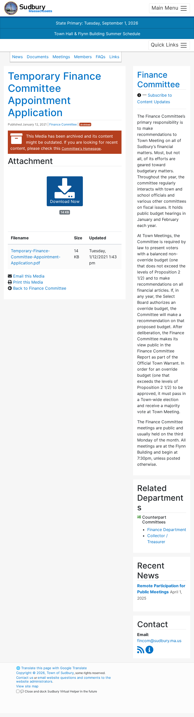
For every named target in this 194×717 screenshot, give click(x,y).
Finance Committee (63, 124)
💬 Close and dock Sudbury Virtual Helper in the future (58, 691)
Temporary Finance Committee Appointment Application (54, 94)
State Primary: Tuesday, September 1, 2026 (97, 23)
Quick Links (165, 45)
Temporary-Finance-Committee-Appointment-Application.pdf (35, 256)
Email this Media (28, 276)
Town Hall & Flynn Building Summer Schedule (97, 33)
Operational (160, 696)
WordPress (151, 668)
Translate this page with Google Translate (51, 668)
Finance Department (166, 529)
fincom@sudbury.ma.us (159, 640)
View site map (27, 686)
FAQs (100, 56)
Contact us (24, 678)
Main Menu (166, 8)
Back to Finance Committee (39, 288)
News (17, 56)
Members (83, 56)
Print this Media (28, 282)
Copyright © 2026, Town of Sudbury (45, 673)
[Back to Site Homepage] (28, 8)
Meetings (61, 56)
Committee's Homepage (81, 148)
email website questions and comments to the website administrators (63, 679)
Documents (37, 56)
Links (114, 56)
